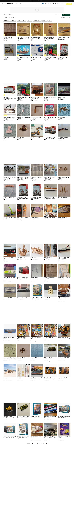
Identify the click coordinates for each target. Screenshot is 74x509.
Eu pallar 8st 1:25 (47, 297)
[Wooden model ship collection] (50, 210)
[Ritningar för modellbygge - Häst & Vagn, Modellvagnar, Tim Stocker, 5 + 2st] (10, 350)
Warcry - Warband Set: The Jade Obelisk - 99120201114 (64, 378)
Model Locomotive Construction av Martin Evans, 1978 (50, 118)
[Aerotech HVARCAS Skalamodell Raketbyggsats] (50, 409)
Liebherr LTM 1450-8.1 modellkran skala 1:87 (10, 218)
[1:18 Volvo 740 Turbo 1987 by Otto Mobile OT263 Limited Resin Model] (50, 429)
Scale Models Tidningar (48, 337)
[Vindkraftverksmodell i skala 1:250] (64, 270)
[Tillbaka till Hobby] (4, 17)
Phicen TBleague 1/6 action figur (23, 217)
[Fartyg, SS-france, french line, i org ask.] (10, 330)
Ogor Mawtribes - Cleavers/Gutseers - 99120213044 (10, 98)
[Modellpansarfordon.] (64, 89)
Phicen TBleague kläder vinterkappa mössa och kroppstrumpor (35, 218)
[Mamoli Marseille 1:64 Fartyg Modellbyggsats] (64, 210)
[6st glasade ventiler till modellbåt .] (64, 170)
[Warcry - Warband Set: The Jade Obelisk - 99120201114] (64, 370)
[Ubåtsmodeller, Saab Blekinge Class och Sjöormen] (64, 130)
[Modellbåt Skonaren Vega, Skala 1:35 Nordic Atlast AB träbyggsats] (23, 29)
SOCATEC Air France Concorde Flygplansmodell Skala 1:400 (9, 118)
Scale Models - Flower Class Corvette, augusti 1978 (22, 338)
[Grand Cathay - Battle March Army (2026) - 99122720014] (37, 290)
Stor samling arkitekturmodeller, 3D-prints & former (50, 178)
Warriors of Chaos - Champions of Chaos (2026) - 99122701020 (10, 437)
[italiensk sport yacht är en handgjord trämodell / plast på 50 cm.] (50, 190)
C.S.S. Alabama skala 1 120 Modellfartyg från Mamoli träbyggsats (49, 38)
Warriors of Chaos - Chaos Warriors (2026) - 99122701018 (64, 417)
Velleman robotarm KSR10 (35, 137)
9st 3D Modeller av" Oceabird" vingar (36, 178)
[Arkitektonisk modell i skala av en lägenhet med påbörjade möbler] (23, 170)
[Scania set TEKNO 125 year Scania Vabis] (10, 250)
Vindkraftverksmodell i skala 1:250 (64, 277)
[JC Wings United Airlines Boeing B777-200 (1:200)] (37, 50)
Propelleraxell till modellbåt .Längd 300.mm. (37, 358)
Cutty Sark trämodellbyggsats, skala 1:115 (36, 437)
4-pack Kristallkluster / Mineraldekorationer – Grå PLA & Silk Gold (9, 417)
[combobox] (26, 4)
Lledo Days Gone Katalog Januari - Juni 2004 (64, 437)
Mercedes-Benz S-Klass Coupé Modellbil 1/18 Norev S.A (36, 98)
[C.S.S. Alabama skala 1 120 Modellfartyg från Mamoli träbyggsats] (50, 29)
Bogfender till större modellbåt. (9, 197)
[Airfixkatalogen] (10, 50)
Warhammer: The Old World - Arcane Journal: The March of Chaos (36, 417)
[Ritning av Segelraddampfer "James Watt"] (50, 270)
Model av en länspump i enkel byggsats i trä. (36, 118)
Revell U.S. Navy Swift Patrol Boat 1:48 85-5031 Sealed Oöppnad (37, 378)
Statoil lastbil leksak (47, 257)
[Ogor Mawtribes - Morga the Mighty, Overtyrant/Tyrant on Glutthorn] (23, 190)
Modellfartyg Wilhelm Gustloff (9, 297)
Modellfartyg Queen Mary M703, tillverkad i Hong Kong (64, 258)
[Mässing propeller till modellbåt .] (23, 350)
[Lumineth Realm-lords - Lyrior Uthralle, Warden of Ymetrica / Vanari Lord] (23, 270)
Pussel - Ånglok (6, 377)
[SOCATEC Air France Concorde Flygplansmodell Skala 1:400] (10, 110)
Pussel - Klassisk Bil (34, 257)
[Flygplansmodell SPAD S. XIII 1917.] (64, 350)
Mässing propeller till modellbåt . (23, 357)
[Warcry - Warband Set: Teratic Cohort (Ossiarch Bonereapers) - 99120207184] (50, 370)
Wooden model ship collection (49, 217)
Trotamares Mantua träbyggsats (63, 37)
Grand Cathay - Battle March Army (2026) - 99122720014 (37, 298)
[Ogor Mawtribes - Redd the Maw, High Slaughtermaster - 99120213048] (37, 190)
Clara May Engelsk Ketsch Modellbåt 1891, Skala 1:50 (35, 38)
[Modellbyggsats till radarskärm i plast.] (10, 130)
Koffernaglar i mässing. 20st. (63, 117)
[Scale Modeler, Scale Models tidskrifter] (37, 330)
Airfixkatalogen (6, 57)
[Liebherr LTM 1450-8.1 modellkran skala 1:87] (10, 210)
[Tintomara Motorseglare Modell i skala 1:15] (10, 270)
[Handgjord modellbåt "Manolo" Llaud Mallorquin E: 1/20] (64, 290)
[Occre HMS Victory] (37, 270)
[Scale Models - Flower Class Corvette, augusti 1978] (23, 330)
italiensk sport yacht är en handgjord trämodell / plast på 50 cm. (50, 198)
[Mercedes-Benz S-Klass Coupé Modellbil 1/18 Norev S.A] (37, 89)
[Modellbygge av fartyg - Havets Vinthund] (23, 50)
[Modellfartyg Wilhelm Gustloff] (10, 290)
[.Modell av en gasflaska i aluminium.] (23, 110)
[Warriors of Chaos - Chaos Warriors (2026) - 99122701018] (64, 409)
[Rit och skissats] (23, 370)
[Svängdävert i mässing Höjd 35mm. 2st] (64, 190)
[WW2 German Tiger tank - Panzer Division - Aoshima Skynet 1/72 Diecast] (50, 350)
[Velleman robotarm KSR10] (37, 130)
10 (43, 443)
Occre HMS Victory (34, 277)
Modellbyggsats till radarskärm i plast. (9, 138)
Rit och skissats (20, 377)
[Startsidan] (10, 4)
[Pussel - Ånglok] (10, 370)
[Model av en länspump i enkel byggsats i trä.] (37, 110)
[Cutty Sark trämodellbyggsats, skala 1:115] (37, 429)
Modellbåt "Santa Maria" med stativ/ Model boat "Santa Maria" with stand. (64, 338)
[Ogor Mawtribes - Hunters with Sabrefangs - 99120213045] (50, 130)
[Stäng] (73, 1)
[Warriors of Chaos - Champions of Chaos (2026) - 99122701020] (10, 429)
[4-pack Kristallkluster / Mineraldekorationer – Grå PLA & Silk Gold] (10, 409)
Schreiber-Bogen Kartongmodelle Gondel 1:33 (50, 98)
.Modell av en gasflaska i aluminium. (23, 117)
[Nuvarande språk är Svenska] (43, 4)
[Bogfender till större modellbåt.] (10, 190)
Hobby (6, 17)
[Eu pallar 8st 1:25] (50, 290)
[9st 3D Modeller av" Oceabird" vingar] (37, 170)
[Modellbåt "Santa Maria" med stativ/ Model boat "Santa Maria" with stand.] (64, 330)
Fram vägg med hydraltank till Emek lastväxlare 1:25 (50, 58)
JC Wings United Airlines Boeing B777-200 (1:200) (36, 58)
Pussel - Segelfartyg (21, 257)
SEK (46, 3)
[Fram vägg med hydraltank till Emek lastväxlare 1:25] (50, 50)
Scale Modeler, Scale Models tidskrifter (36, 338)
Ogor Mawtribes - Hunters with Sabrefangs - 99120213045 (49, 138)
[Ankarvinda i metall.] (23, 130)
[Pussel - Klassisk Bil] (37, 250)
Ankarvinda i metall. (20, 137)
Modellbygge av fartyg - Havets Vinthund (23, 58)
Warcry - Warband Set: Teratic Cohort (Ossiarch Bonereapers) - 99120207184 (50, 378)
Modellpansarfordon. (61, 97)
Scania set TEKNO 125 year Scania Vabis (10, 258)
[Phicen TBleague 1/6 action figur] (23, 210)
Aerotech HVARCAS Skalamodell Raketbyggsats (50, 417)
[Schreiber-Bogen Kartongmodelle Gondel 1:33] (50, 89)
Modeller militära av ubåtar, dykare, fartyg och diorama (10, 178)
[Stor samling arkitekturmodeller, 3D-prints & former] (50, 170)
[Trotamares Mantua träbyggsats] (64, 29)
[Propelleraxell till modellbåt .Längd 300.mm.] (37, 350)
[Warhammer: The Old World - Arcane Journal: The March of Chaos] (37, 409)
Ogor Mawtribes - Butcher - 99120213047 (63, 58)
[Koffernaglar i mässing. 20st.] (64, 110)
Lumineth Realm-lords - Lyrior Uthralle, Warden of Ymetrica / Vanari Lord (22, 278)
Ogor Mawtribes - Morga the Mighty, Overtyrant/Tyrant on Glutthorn (22, 198)
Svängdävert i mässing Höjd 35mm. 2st (64, 198)
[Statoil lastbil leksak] (50, 250)
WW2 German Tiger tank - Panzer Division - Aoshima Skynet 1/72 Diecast (50, 358)
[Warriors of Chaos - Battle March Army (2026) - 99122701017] (23, 429)
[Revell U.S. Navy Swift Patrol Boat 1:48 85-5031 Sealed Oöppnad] (37, 370)
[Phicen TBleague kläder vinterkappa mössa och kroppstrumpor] (37, 210)
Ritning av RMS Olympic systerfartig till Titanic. (8, 38)
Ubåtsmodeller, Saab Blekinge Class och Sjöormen (63, 138)
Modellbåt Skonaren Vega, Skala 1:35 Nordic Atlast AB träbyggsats (23, 38)
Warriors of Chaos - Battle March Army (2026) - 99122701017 (23, 437)
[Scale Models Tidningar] (50, 330)
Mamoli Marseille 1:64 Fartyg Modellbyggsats (63, 218)
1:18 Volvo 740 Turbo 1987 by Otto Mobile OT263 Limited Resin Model (50, 437)
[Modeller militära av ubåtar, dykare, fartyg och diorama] (10, 170)
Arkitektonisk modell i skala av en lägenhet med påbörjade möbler (23, 178)
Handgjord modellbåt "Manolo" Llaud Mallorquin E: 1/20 (63, 298)
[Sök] (37, 4)
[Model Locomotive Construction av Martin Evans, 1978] (50, 110)
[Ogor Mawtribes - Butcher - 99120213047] (64, 50)
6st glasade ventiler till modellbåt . (64, 177)
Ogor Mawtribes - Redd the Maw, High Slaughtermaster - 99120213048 (37, 198)
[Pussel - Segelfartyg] (23, 250)
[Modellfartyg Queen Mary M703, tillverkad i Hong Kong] (64, 250)
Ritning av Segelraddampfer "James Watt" (49, 278)
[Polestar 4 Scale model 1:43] (23, 290)
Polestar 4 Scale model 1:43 (22, 297)
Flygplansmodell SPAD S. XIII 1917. (64, 357)
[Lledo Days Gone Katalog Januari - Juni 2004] (64, 429)
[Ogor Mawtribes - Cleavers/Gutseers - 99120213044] (10, 89)
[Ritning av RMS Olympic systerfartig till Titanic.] (10, 29)
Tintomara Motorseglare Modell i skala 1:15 (9, 278)
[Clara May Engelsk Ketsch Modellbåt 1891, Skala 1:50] (37, 29)
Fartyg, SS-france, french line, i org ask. (9, 338)
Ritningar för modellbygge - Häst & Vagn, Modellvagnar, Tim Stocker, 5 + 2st (10, 358)
